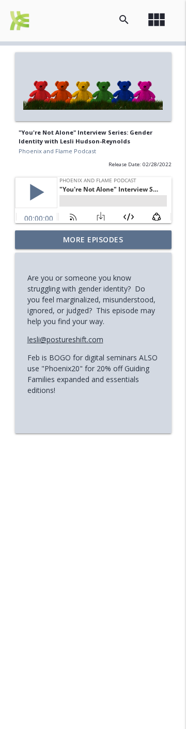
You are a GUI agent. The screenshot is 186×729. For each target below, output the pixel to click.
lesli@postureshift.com (65, 339)
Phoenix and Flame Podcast (57, 151)
